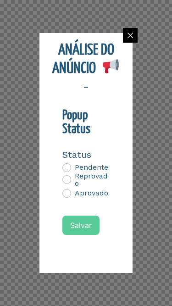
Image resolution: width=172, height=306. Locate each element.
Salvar (81, 225)
